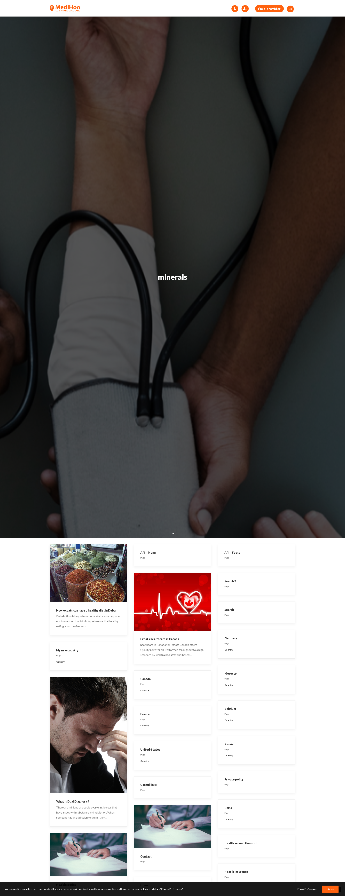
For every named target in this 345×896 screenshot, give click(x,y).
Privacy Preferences (306, 889)
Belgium (230, 708)
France (145, 714)
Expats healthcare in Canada (159, 639)
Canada (145, 679)
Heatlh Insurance (236, 871)
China (228, 808)
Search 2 (230, 581)
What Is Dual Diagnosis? (72, 801)
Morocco (230, 673)
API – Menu (148, 552)
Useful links (148, 784)
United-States (150, 749)
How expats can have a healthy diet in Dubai (86, 610)
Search (229, 609)
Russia (228, 744)
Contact (146, 856)
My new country (67, 650)
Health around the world (241, 843)
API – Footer (233, 552)
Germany (230, 638)
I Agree (330, 889)
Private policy (233, 779)
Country (228, 649)
